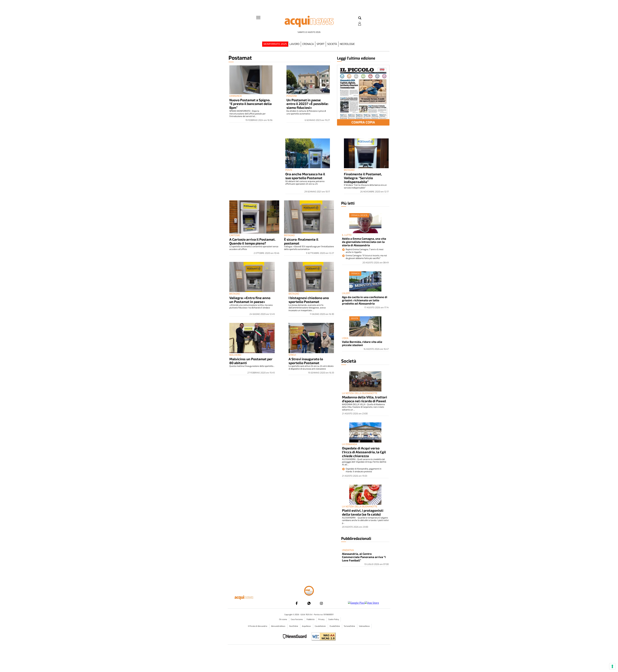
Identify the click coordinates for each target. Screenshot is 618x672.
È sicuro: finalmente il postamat (301, 241)
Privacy (321, 619)
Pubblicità (311, 619)
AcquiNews (306, 626)
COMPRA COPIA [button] (363, 122)
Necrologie (347, 44)
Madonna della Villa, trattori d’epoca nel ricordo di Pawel (364, 399)
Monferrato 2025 (275, 44)
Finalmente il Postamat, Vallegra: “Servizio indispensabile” (363, 178)
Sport (320, 44)
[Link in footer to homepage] (309, 591)
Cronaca (308, 44)
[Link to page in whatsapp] (309, 603)
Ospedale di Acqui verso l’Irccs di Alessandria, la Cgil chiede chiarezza (364, 452)
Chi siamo (283, 619)
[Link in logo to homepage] (309, 22)
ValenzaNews (364, 626)
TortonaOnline (350, 626)
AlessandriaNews (278, 626)
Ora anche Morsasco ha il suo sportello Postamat (305, 176)
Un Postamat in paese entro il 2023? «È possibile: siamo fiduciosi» (307, 104)
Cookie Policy (333, 619)
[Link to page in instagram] (321, 603)
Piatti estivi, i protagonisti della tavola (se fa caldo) (362, 512)
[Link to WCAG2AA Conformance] (322, 636)
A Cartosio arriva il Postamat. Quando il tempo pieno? (252, 241)
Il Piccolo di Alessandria (258, 626)
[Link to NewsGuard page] (295, 637)
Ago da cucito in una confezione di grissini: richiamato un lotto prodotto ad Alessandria (364, 300)
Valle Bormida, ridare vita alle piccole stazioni (362, 343)
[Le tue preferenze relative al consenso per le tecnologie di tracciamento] (612, 666)
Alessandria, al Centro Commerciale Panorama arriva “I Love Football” (364, 557)
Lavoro (295, 44)
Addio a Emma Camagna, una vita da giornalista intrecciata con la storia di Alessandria (364, 242)
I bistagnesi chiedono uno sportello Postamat (309, 300)
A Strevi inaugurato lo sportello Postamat (306, 361)
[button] (360, 18)
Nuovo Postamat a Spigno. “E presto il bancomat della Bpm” (250, 104)
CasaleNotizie (320, 626)
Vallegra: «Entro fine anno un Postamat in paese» (249, 300)
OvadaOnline (335, 626)
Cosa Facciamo (297, 619)
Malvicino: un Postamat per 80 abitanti (250, 361)
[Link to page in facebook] (296, 603)
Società (332, 44)
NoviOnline (294, 626)
